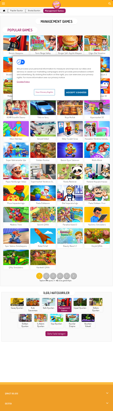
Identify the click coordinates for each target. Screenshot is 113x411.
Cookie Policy (23, 81)
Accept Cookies (76, 92)
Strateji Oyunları (34, 11)
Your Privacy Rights (44, 92)
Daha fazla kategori (56, 333)
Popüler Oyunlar (16, 11)
